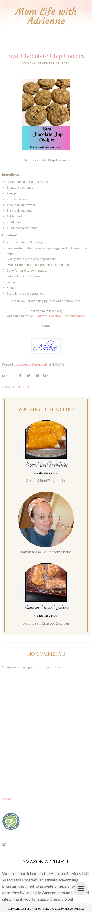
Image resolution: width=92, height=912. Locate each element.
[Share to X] (28, 375)
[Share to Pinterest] (37, 375)
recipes (25, 387)
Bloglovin (41, 316)
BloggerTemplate (74, 908)
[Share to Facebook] (20, 375)
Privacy (7, 799)
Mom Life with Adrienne (46, 16)
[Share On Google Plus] (45, 375)
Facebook (56, 316)
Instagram (78, 316)
